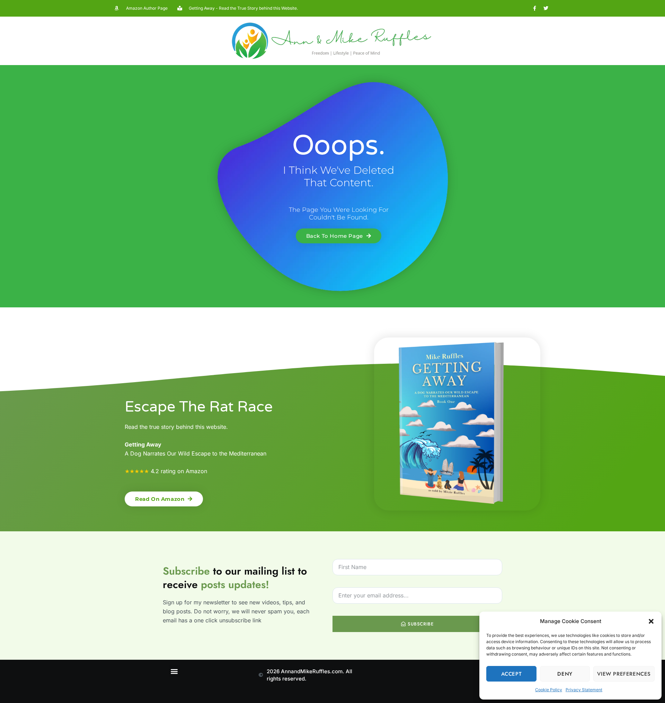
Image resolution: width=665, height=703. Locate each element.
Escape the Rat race (199, 407)
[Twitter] (546, 8)
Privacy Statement (584, 689)
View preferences (624, 674)
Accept (511, 674)
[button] (651, 621)
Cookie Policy (548, 689)
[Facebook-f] (534, 8)
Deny (564, 674)
